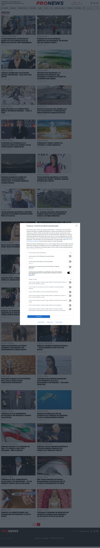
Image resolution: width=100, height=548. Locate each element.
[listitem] (50, 253)
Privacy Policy (58, 322)
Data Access (50, 322)
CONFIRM (39, 316)
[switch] (69, 256)
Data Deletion (41, 322)
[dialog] (50, 274)
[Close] (77, 226)
